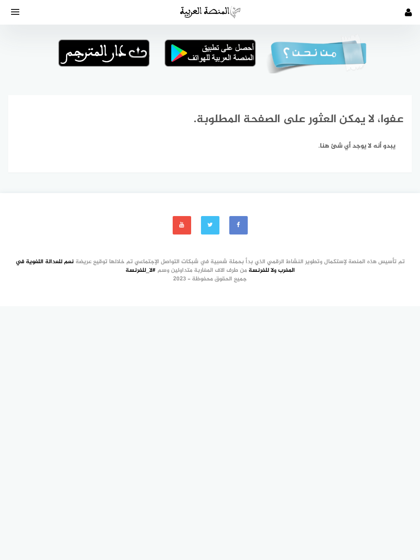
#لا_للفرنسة (141, 270)
